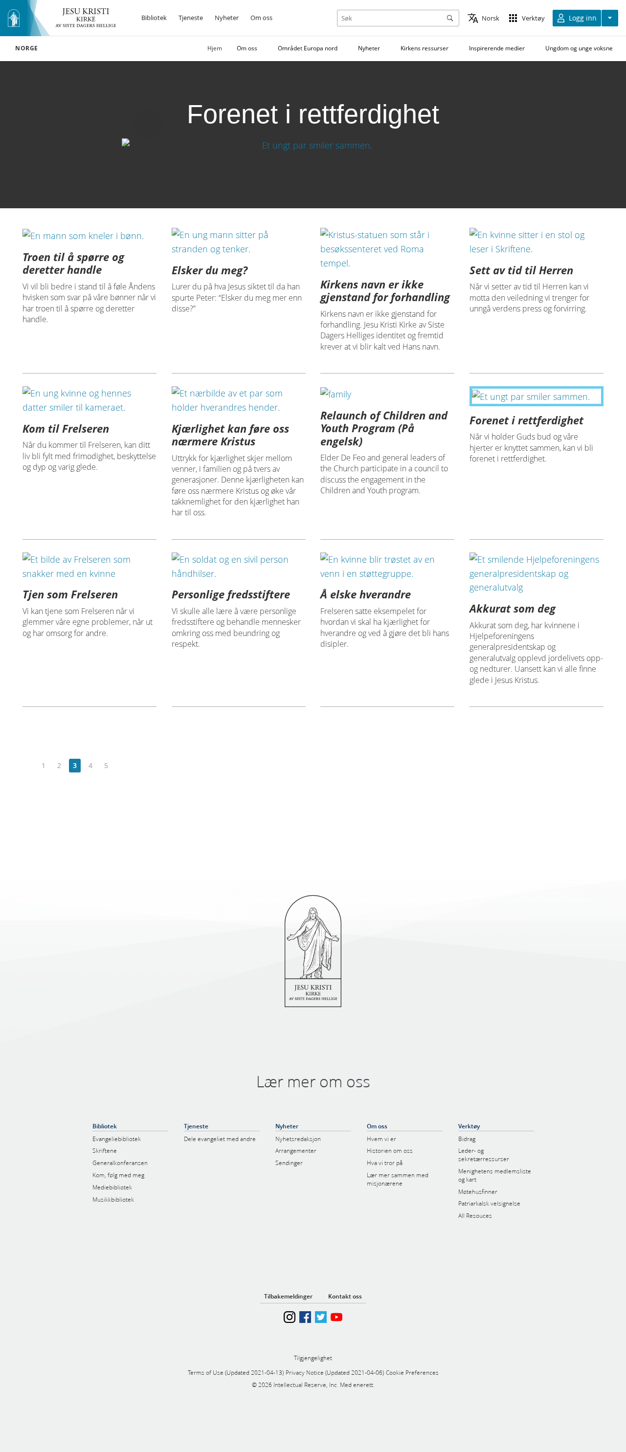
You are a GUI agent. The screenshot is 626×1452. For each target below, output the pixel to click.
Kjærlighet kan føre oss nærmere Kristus (230, 434)
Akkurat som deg (513, 608)
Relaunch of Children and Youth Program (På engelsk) (383, 428)
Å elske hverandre (365, 594)
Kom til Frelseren (65, 428)
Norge (26, 48)
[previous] (28, 766)
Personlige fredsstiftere (231, 594)
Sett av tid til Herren (521, 270)
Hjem (214, 48)
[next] (121, 766)
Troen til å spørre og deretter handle (73, 263)
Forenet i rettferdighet (526, 420)
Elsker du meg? (209, 270)
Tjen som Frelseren (70, 594)
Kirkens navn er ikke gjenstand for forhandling (385, 290)
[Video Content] (313, 145)
